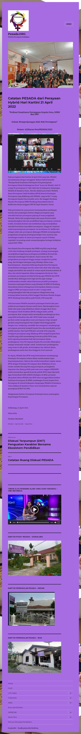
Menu (69, 24)
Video (10, 703)
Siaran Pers (28, 424)
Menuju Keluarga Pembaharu (20, 722)
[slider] (33, 522)
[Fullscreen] (59, 522)
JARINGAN (12, 712)
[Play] (11, 522)
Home (10, 683)
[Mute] (55, 522)
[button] (35, 510)
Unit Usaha (12, 693)
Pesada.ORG (17, 34)
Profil (10, 688)
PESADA (10, 424)
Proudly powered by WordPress (28, 728)
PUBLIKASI (12, 698)
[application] (34, 509)
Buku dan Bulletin (15, 707)
